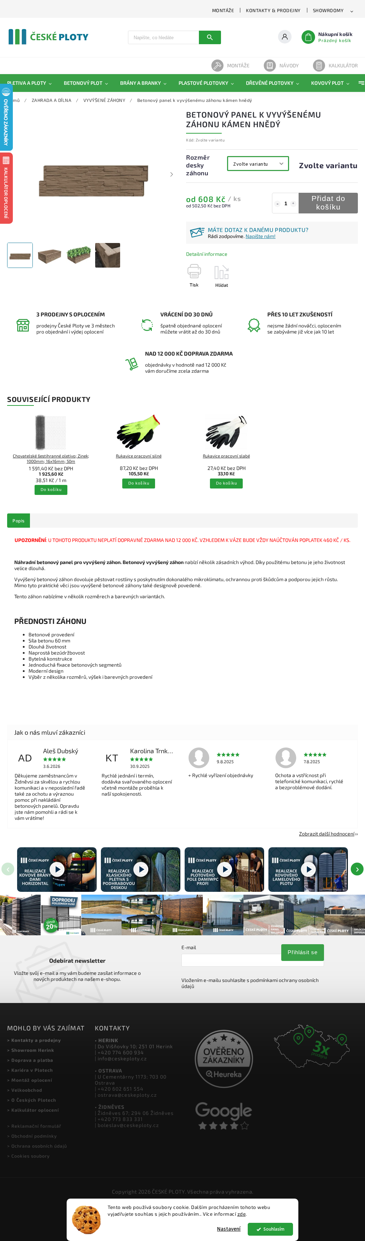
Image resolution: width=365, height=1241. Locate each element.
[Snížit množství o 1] (277, 204)
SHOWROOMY (328, 10)
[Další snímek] (172, 174)
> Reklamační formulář (34, 1126)
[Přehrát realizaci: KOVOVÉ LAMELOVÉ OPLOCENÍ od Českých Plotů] (308, 869)
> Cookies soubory (28, 1156)
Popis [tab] (18, 520)
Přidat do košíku (328, 202)
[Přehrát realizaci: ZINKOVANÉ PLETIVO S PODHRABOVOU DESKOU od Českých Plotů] (140, 869)
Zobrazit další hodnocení (326, 834)
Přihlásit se (303, 952)
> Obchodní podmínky (32, 1136)
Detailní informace (206, 254)
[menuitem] (32, 83)
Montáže (238, 65)
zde (241, 1214)
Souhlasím (273, 1229)
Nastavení (229, 1229)
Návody (289, 65)
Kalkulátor (343, 65)
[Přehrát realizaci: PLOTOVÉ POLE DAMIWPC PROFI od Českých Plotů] (224, 869)
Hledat (210, 37)
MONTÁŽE (223, 10)
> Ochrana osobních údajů (37, 1146)
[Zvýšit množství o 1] (293, 204)
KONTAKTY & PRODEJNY (273, 10)
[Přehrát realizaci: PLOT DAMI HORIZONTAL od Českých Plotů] (57, 869)
